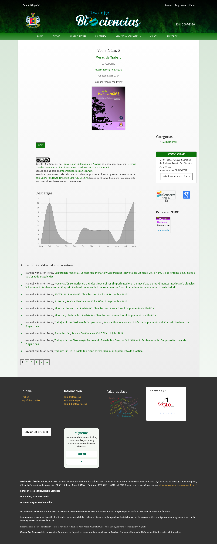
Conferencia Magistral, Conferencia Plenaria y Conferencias (88, 272)
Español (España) (34, 5)
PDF (40, 145)
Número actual (77, 36)
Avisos (154, 36)
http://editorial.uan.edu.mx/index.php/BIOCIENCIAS (62, 178)
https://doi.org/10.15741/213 (108, 69)
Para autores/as (72, 400)
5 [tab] (171, 413)
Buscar (168, 5)
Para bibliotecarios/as (75, 404)
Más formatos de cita (175, 176)
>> (47, 362)
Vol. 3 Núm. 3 (108, 50)
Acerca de (172, 36)
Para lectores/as (72, 397)
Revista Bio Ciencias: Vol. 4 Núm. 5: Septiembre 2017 (97, 301)
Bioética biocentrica (66, 308)
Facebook (81, 454)
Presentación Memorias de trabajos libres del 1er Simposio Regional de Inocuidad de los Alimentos (112, 283)
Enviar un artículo (36, 432)
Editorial (59, 301)
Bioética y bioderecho (67, 315)
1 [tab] (160, 413)
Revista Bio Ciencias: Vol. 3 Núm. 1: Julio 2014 (97, 333)
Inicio (40, 36)
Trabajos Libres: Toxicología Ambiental (77, 340)
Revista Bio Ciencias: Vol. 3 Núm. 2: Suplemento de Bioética (108, 351)
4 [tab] (168, 413)
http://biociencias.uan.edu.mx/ (76, 171)
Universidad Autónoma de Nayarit (82, 164)
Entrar (192, 5)
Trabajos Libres (63, 351)
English (25, 397)
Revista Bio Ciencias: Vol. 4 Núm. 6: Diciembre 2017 (97, 294)
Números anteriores (127, 36)
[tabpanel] (166, 403)
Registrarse (180, 5)
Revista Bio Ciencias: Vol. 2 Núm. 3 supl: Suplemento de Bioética (117, 308)
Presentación (62, 333)
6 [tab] (174, 413)
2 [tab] (163, 413)
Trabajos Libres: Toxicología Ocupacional (78, 322)
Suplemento (170, 141)
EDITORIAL (60, 294)
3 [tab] (166, 413)
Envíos (56, 36)
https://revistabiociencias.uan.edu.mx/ (178, 485)
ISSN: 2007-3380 (185, 24)
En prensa (100, 36)
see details (163, 230)
